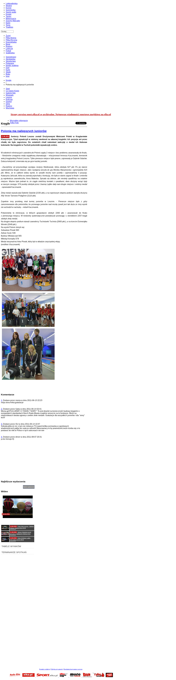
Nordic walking (12, 66)
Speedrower (11, 57)
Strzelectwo (11, 61)
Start (8, 89)
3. (2, 424)
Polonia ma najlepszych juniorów (24, 131)
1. (2, 400)
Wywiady (10, 95)
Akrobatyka (10, 59)
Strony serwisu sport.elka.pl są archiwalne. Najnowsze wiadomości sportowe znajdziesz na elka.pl (61, 114)
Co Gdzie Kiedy (12, 91)
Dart (7, 68)
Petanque (10, 63)
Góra (8, 104)
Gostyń (9, 102)
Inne (7, 76)
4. (2, 437)
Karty (8, 70)
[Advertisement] (44, 461)
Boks (8, 74)
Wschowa (10, 108)
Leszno (9, 97)
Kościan (9, 99)
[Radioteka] (109, 677)
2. (2, 409)
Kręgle (8, 80)
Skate (8, 72)
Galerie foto (11, 93)
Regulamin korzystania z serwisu (73, 669)
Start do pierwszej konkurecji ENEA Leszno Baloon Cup (17, 520)
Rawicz (9, 106)
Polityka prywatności (57, 669)
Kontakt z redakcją (44, 669)
